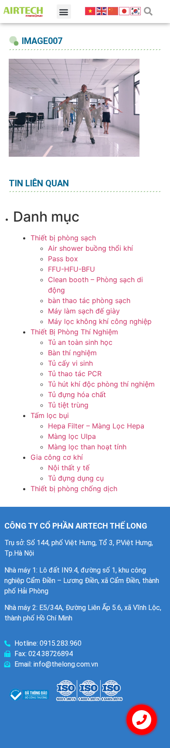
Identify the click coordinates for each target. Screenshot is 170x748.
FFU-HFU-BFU (71, 269)
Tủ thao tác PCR (75, 373)
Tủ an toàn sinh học (80, 342)
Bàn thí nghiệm (72, 352)
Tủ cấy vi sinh (70, 363)
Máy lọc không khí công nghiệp (100, 321)
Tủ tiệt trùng (68, 405)
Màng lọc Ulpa (72, 436)
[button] (64, 11)
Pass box (63, 258)
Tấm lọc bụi (50, 415)
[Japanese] (124, 10)
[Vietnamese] (90, 10)
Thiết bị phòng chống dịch (74, 488)
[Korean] (136, 10)
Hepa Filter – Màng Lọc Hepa (96, 425)
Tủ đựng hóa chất (77, 394)
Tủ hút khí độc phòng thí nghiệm (101, 384)
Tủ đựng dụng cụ (76, 478)
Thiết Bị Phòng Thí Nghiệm (74, 331)
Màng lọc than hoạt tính (87, 446)
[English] (102, 10)
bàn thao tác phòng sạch (89, 300)
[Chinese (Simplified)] (113, 10)
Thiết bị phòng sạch (63, 237)
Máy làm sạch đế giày (84, 311)
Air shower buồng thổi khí (90, 248)
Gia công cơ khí (57, 457)
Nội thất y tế (68, 467)
